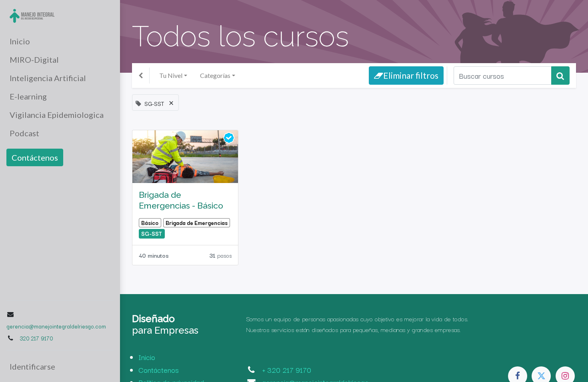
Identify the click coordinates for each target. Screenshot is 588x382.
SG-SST (151, 233)
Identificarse (32, 366)
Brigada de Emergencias (197, 222)
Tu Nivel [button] (170, 75)
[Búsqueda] (560, 75)
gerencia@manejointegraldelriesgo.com (56, 326)
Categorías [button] (215, 75)
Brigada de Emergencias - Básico (181, 200)
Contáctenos (35, 157)
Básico (149, 222)
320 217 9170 (36, 338)
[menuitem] (60, 41)
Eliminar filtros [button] (410, 75)
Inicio (146, 356)
